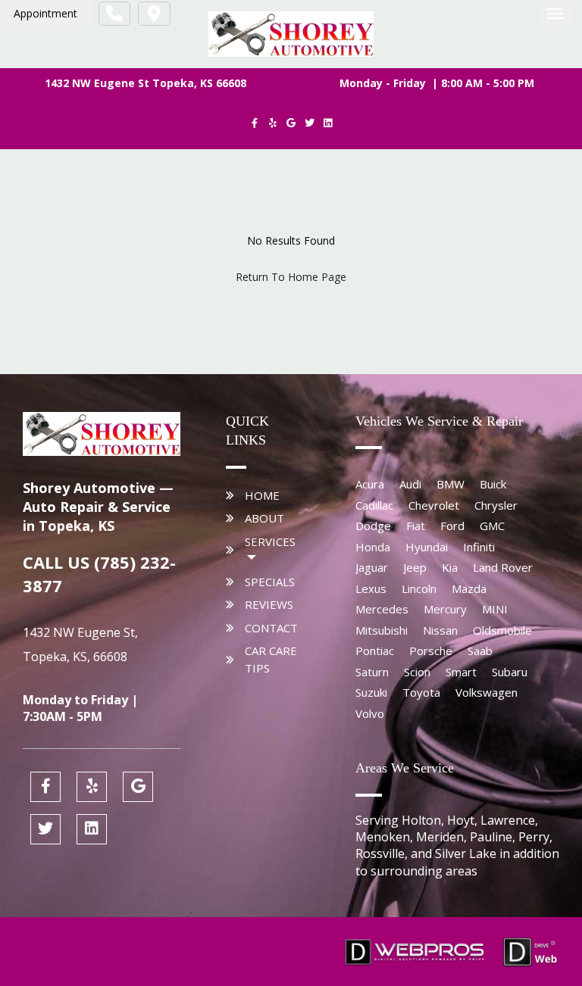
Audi (410, 483)
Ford (452, 525)
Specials (270, 581)
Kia (450, 567)
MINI (495, 608)
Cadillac (374, 505)
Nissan (440, 630)
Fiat (415, 525)
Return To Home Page (291, 277)
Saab (480, 650)
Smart (461, 671)
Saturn (372, 671)
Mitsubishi (381, 630)
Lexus (370, 588)
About (264, 518)
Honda (372, 546)
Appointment (45, 13)
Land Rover (503, 567)
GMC (492, 525)
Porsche (430, 650)
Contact (271, 627)
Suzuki (371, 692)
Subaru (509, 671)
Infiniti (479, 546)
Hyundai (426, 546)
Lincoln (419, 588)
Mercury (445, 608)
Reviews (269, 604)
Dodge (373, 525)
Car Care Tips (271, 659)
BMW (450, 483)
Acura (369, 483)
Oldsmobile (502, 630)
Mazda (469, 588)
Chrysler (496, 505)
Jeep (415, 567)
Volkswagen (486, 692)
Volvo (369, 713)
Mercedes (381, 608)
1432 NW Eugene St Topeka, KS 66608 (145, 83)
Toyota (421, 692)
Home (262, 495)
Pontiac (374, 650)
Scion (417, 671)
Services (270, 541)
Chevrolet (433, 505)
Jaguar (371, 567)
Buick (493, 483)
